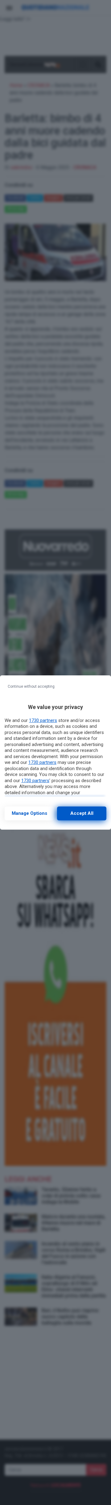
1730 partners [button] (43, 720)
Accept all (81, 813)
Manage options (29, 813)
